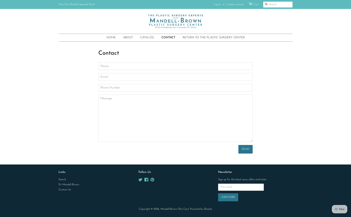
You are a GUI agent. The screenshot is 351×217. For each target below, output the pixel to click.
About (128, 37)
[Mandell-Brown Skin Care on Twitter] (140, 180)
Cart (256, 4)
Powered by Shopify (201, 209)
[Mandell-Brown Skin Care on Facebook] (146, 180)
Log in (217, 4)
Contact (168, 37)
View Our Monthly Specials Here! (76, 4)
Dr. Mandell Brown (68, 184)
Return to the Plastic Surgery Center (214, 37)
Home (111, 37)
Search (62, 179)
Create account (235, 4)
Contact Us (64, 189)
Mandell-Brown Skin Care (175, 209)
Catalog (147, 37)
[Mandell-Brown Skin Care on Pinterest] (152, 180)
